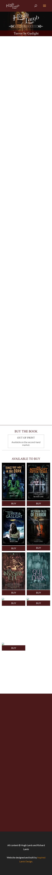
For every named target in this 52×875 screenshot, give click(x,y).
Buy (13, 503)
